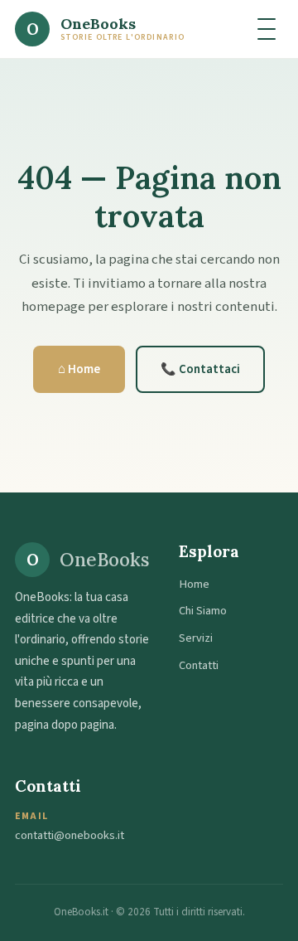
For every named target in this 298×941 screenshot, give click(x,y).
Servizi (196, 638)
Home (194, 584)
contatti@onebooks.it (69, 835)
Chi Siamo (203, 610)
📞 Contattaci (200, 369)
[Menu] (266, 29)
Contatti (199, 665)
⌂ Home (79, 369)
